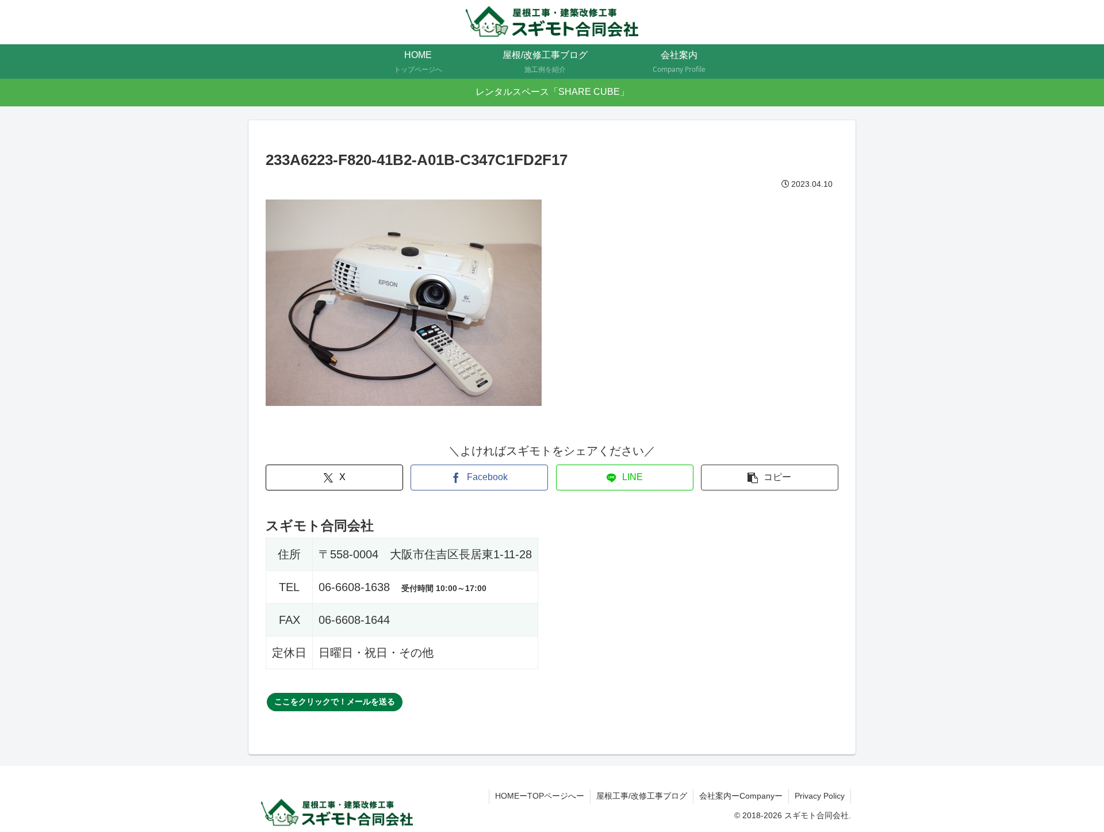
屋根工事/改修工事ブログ (641, 795)
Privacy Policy (820, 795)
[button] (769, 477)
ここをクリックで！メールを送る (334, 701)
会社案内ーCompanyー (741, 795)
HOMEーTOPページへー (539, 795)
